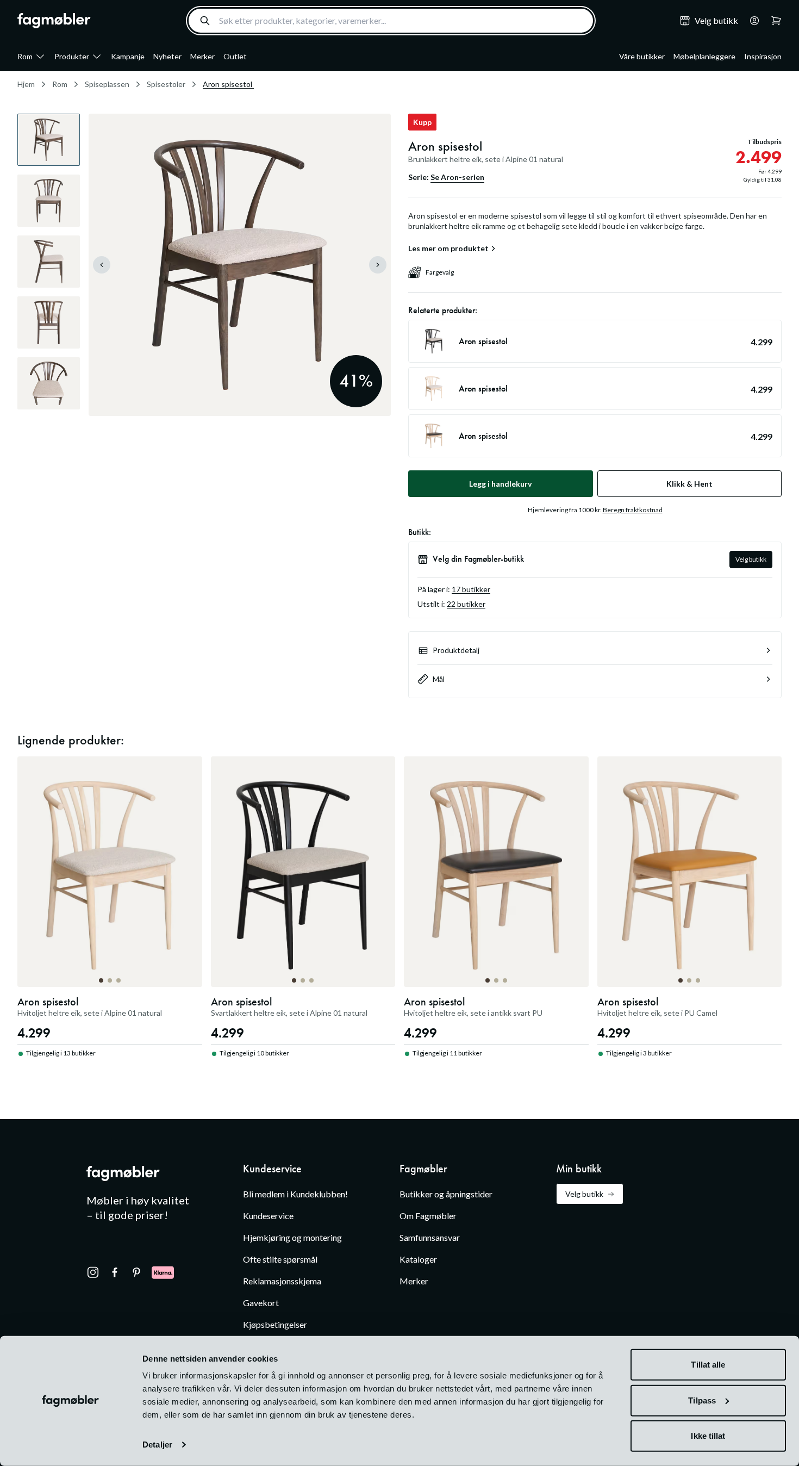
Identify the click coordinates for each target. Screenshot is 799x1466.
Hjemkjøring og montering (292, 1237)
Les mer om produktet (448, 248)
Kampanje (128, 56)
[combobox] (391, 21)
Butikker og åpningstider (446, 1194)
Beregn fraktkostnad (633, 510)
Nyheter (167, 56)
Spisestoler (166, 84)
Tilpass (702, 1400)
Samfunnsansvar (430, 1237)
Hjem (26, 84)
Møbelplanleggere (704, 56)
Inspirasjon (763, 56)
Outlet (235, 56)
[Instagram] (92, 1272)
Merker (202, 56)
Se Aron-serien (457, 177)
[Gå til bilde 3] (118, 980)
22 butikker (466, 603)
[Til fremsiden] (54, 20)
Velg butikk (750, 559)
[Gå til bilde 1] (101, 980)
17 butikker (471, 589)
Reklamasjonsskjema (282, 1281)
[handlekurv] (751, 20)
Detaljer (157, 1444)
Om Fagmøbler (428, 1215)
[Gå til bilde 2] (110, 980)
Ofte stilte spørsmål (280, 1259)
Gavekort (261, 1302)
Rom (25, 56)
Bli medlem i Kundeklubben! (295, 1194)
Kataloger (418, 1259)
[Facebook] (114, 1272)
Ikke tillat (708, 1435)
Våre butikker (642, 56)
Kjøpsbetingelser (275, 1324)
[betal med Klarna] (163, 1272)
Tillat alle (708, 1364)
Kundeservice (268, 1215)
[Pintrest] (136, 1272)
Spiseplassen (107, 84)
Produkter (71, 56)
